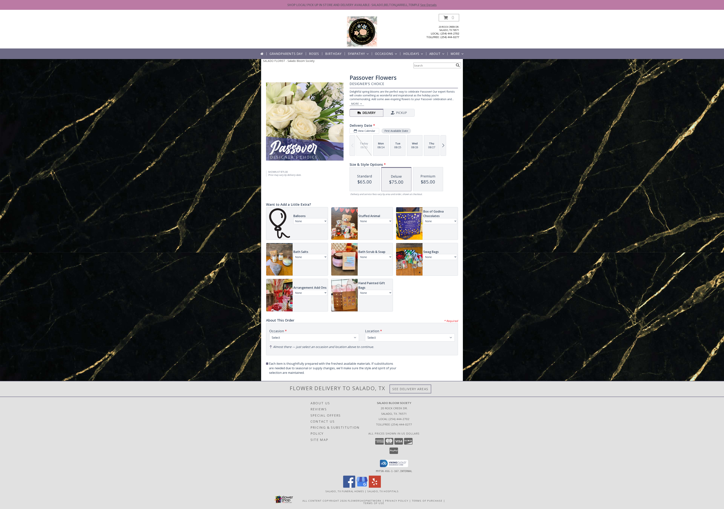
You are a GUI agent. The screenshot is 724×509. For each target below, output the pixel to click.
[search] (458, 65)
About (435, 54)
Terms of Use (373, 503)
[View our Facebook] (349, 486)
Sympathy (356, 54)
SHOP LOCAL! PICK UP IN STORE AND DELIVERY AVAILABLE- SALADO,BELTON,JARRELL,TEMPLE (362, 5)
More (455, 54)
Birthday (333, 54)
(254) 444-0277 (449, 37)
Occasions (384, 54)
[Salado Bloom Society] (362, 31)
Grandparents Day (286, 54)
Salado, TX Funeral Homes (344, 491)
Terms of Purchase (427, 500)
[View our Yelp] (375, 486)
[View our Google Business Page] (362, 486)
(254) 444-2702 (449, 33)
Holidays (411, 54)
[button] (449, 17)
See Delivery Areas (410, 389)
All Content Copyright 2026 (324, 500)
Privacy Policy (396, 500)
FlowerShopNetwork (365, 500)
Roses (314, 54)
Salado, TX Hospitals (383, 491)
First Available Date (396, 131)
